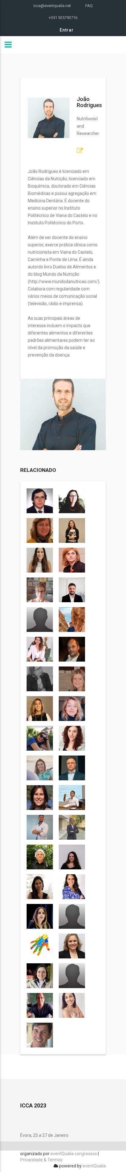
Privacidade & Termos (41, 1159)
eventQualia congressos (73, 1153)
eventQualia (94, 1165)
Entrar (67, 30)
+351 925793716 (63, 17)
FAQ (89, 5)
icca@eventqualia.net (52, 5)
